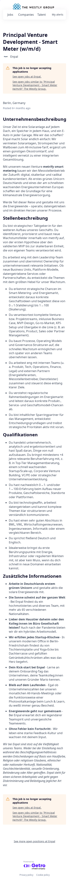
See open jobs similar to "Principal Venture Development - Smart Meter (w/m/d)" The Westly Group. (35, 85)
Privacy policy (26, 874)
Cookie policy (43, 874)
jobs (10, 15)
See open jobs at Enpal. (27, 76)
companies (26, 15)
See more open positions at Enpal (34, 841)
